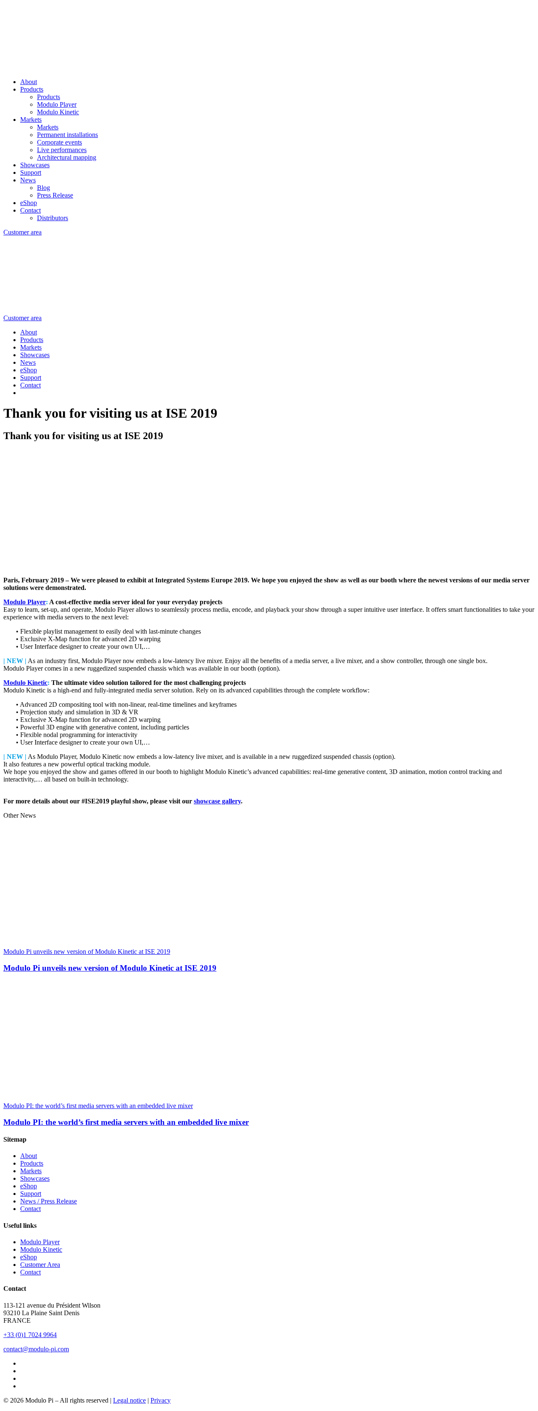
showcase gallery (217, 801)
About (28, 81)
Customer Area (40, 1264)
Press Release (55, 195)
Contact (30, 210)
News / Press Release (48, 1201)
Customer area (22, 232)
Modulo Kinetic (58, 112)
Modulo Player (56, 104)
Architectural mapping (66, 157)
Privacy (160, 1400)
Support (30, 172)
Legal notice (129, 1400)
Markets (31, 119)
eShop (28, 202)
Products (31, 89)
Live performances (62, 149)
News (28, 180)
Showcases (35, 164)
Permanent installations (67, 134)
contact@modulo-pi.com (36, 1349)
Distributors (52, 217)
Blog (43, 187)
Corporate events (59, 142)
